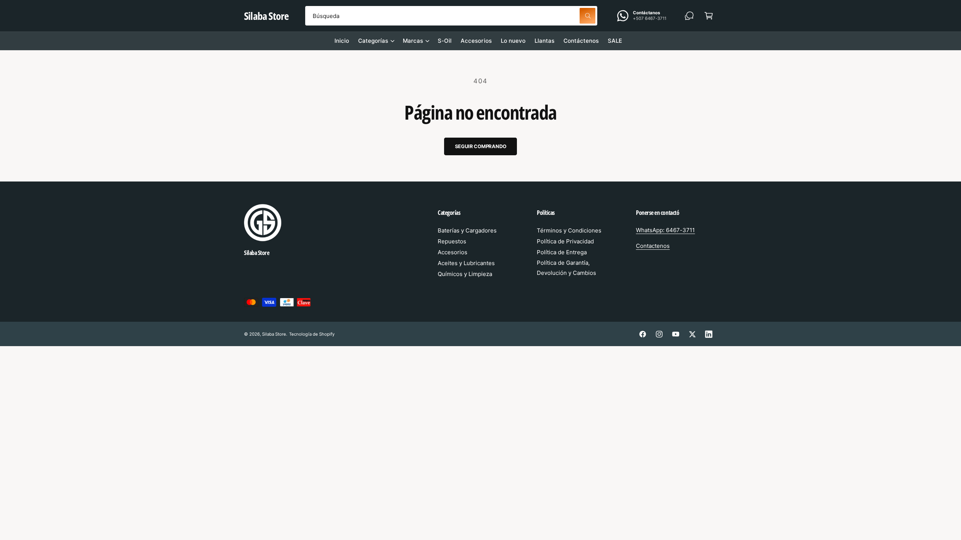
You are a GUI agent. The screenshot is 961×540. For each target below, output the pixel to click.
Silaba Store (274, 334)
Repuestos (452, 241)
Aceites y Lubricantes (466, 263)
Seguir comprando (480, 146)
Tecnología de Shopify (311, 334)
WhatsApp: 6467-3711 (665, 230)
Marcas (413, 40)
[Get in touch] (689, 16)
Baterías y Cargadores (467, 230)
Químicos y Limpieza (465, 274)
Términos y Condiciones (569, 230)
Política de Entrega (562, 252)
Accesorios (452, 252)
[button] (708, 16)
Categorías (373, 40)
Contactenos (653, 245)
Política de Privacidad (565, 241)
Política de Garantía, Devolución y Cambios (566, 267)
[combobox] (451, 16)
